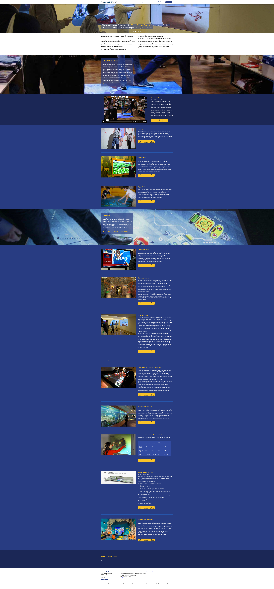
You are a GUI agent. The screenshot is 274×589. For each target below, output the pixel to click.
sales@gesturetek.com (124, 577)
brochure (106, 83)
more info (117, 231)
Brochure (160, 121)
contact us (169, 2)
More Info (152, 395)
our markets (148, 2)
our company (140, 2)
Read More (165, 121)
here (116, 560)
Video (154, 121)
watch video (107, 231)
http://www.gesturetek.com (149, 571)
